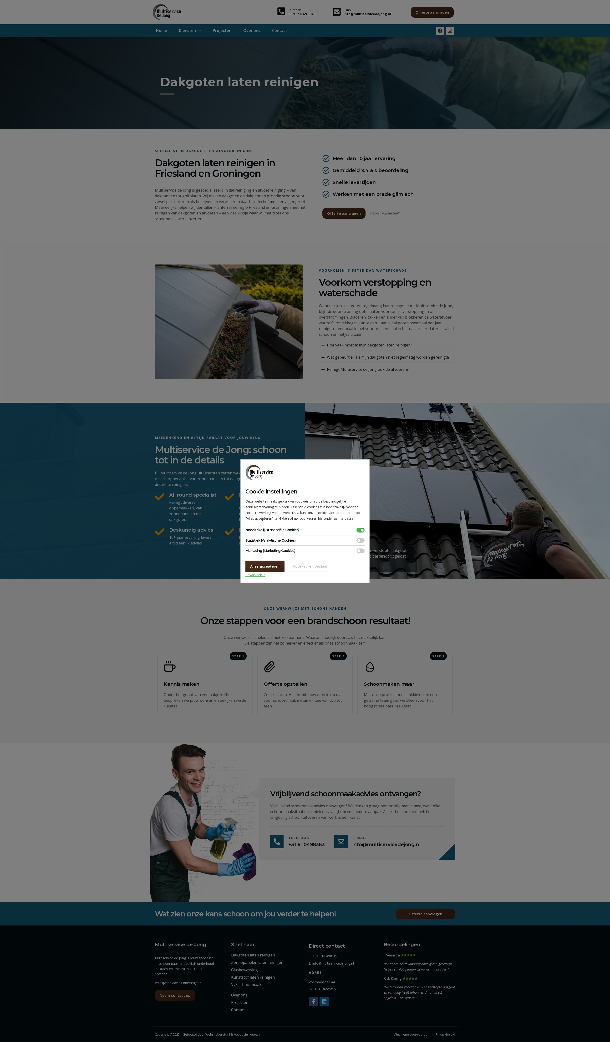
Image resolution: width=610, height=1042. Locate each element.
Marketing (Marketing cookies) (270, 550)
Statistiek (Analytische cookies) (270, 540)
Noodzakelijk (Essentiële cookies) (272, 530)
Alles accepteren (265, 566)
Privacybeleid (255, 575)
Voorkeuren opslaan (311, 566)
